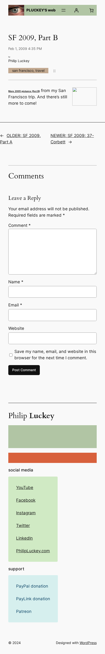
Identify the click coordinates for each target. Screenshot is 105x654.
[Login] (76, 10)
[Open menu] (63, 10)
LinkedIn (24, 538)
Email (15, 305)
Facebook (25, 500)
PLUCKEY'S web (41, 10)
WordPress (88, 643)
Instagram (26, 512)
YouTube (24, 487)
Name (15, 281)
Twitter (23, 525)
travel (39, 70)
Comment (19, 225)
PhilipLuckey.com (33, 550)
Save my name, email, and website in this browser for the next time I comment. (55, 354)
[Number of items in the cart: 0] (91, 10)
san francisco (22, 70)
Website (16, 328)
